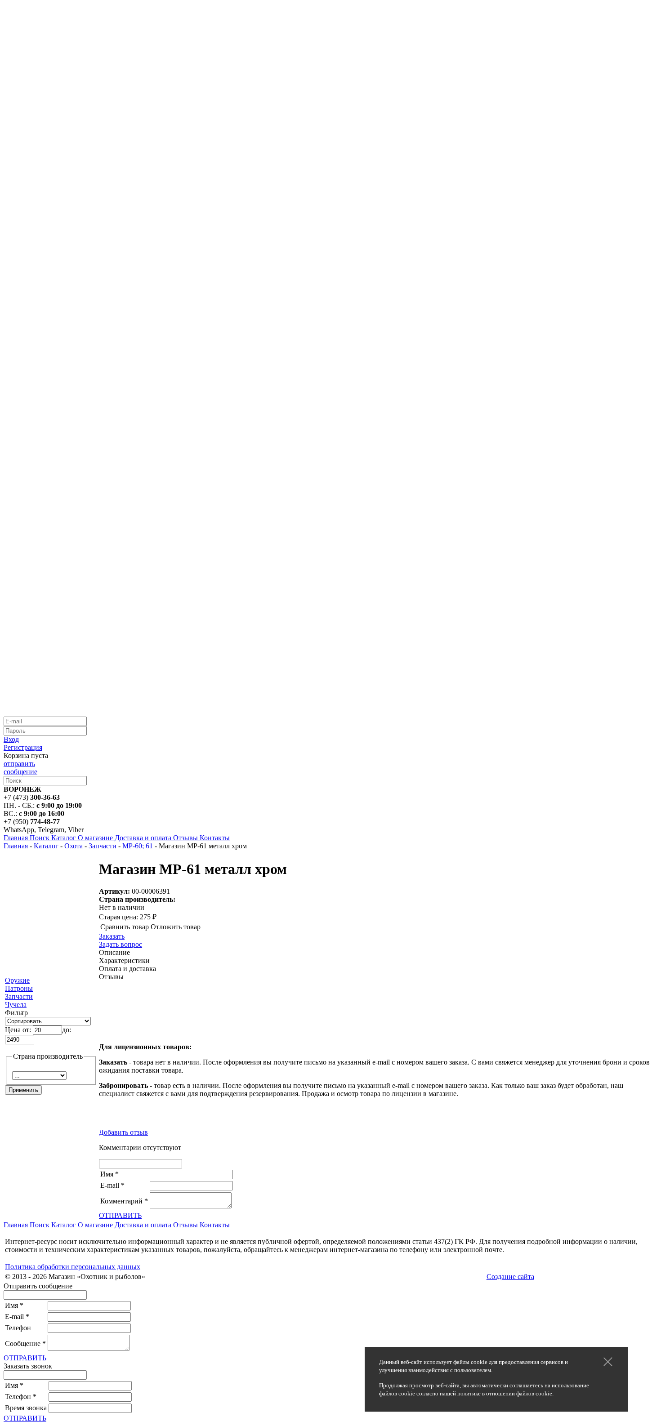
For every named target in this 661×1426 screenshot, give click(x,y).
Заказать (112, 936)
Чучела (16, 1004)
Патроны (19, 988)
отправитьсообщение (20, 767)
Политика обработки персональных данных (72, 1266)
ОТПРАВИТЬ (120, 1215)
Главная (16, 846)
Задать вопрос (120, 944)
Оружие (17, 980)
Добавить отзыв (123, 1132)
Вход (11, 739)
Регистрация (23, 747)
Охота (73, 846)
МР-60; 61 (137, 846)
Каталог (46, 846)
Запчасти (102, 846)
